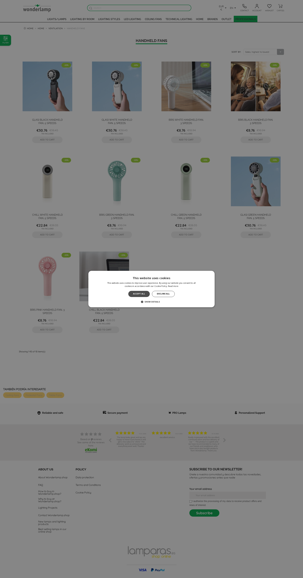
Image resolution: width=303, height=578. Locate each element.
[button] (151, 301)
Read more (173, 286)
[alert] (151, 289)
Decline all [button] (163, 294)
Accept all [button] (139, 294)
